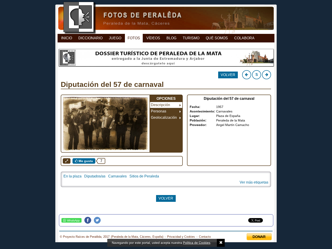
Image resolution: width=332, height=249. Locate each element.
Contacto (205, 236)
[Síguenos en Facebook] (89, 220)
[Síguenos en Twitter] (98, 220)
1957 (219, 107)
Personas (158, 111)
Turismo (191, 38)
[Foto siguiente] (266, 74)
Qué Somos (217, 38)
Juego (115, 38)
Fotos (134, 38)
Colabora (244, 38)
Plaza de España (228, 116)
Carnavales (224, 111)
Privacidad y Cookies (181, 236)
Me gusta (85, 161)
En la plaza (72, 176)
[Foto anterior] (246, 74)
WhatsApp (73, 220)
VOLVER (228, 75)
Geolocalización (164, 117)
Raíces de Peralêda (162, 18)
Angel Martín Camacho (232, 125)
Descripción (160, 105)
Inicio (66, 38)
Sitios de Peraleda (144, 176)
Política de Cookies (196, 242)
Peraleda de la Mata (230, 120)
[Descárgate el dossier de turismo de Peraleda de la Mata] (165, 59)
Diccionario (90, 38)
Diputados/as (94, 176)
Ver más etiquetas (254, 182)
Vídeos (153, 38)
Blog (171, 38)
